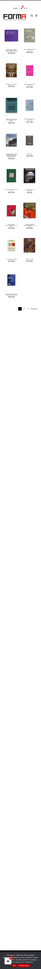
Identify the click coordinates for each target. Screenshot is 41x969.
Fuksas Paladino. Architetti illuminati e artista (11, 190)
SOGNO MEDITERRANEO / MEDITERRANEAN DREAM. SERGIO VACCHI (29, 225)
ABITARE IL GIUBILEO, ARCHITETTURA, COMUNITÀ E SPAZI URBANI (11, 225)
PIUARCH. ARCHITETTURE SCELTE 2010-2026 (29, 85)
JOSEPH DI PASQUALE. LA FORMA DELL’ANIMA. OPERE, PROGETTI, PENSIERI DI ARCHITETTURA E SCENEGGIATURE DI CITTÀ (11, 155)
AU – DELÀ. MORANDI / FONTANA (11, 259)
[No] (38, 960)
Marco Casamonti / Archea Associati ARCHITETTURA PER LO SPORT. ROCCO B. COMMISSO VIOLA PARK (11, 50)
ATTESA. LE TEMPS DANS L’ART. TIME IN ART (29, 119)
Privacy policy (24, 965)
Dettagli (11, 38)
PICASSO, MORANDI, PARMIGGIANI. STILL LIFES (30, 50)
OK (14, 965)
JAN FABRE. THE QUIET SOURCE (11, 84)
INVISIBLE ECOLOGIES (29, 259)
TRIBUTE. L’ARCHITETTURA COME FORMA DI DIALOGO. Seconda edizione (11, 120)
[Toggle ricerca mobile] (32, 15)
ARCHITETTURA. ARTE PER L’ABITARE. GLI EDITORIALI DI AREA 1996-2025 (11, 294)
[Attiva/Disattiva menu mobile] (36, 15)
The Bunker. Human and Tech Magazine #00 (30, 190)
